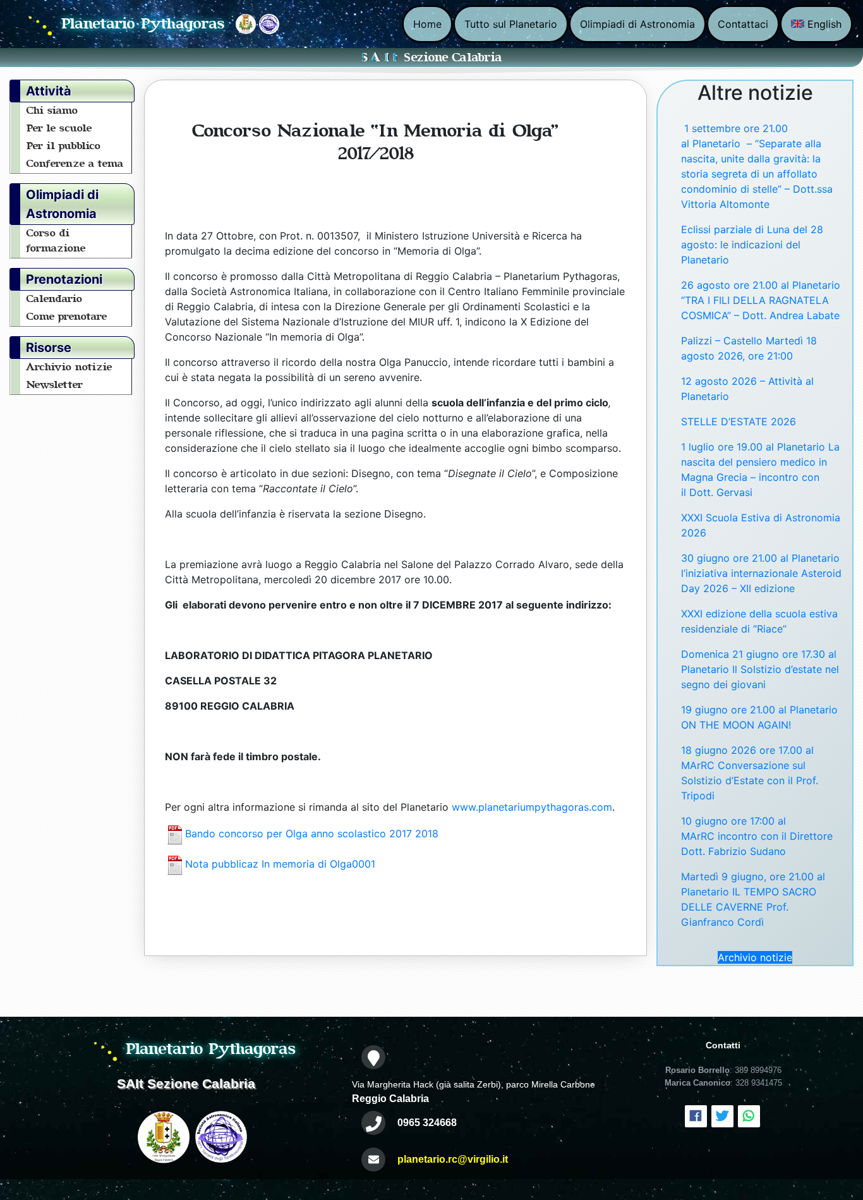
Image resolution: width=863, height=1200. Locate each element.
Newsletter (55, 385)
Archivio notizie (69, 367)
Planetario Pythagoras (143, 23)
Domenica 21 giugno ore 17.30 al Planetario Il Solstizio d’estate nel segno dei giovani (760, 669)
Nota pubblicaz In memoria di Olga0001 (280, 864)
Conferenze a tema (75, 164)
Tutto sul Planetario (510, 24)
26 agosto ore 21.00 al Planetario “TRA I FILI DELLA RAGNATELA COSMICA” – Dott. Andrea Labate (760, 300)
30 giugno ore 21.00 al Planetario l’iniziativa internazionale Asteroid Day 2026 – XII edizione (761, 573)
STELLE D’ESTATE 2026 (738, 421)
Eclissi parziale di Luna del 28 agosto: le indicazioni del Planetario (752, 244)
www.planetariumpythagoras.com (532, 807)
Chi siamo (52, 111)
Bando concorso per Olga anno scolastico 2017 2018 (311, 834)
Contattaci (743, 24)
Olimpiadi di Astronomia (637, 24)
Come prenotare (67, 317)
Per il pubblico (64, 146)
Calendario (55, 299)
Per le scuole (59, 128)
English (823, 24)
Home (427, 24)
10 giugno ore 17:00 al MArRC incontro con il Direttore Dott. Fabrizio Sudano (757, 836)
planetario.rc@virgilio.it (452, 1159)
